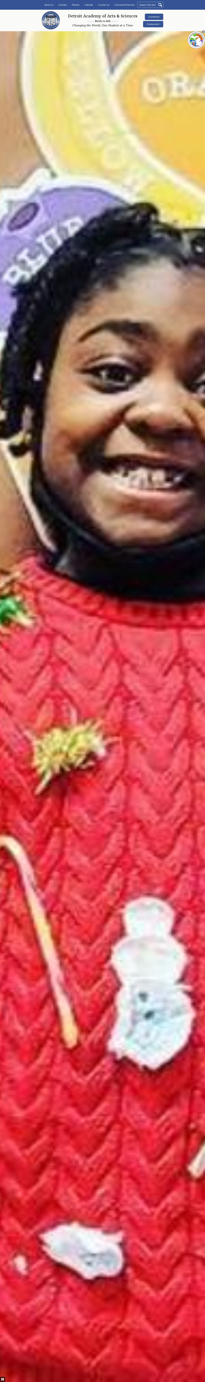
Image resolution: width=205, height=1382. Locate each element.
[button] (48, 5)
